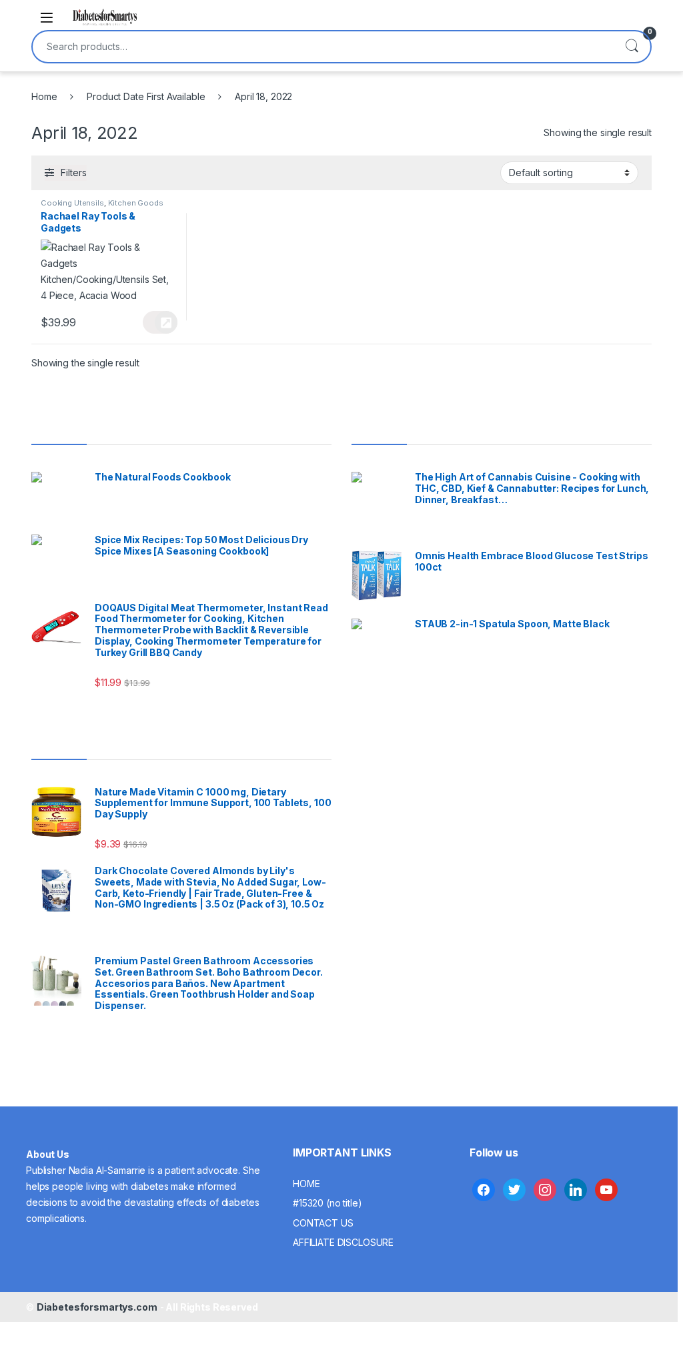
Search (631, 46)
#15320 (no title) (327, 1203)
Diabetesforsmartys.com (97, 1307)
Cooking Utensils (72, 203)
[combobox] (323, 46)
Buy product (160, 322)
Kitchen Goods (135, 203)
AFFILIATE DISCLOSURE (343, 1242)
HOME (306, 1183)
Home (44, 96)
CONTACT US (323, 1223)
